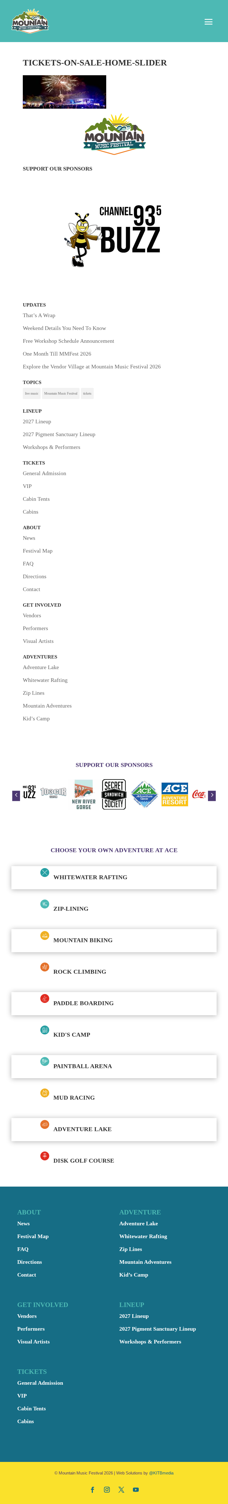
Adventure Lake (41, 667)
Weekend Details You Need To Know (64, 328)
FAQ (28, 563)
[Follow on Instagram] (107, 1489)
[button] (16, 796)
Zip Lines (33, 693)
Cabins (30, 512)
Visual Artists (38, 641)
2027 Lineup (37, 421)
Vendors (32, 615)
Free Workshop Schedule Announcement (68, 341)
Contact (31, 589)
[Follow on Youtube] (136, 1489)
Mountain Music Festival (60, 393)
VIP (27, 486)
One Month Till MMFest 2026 (57, 354)
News (29, 538)
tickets (87, 393)
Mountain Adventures (47, 706)
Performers (35, 628)
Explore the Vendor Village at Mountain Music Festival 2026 (92, 366)
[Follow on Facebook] (92, 1489)
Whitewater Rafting (45, 680)
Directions (34, 576)
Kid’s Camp (36, 718)
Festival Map (38, 551)
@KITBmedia (161, 1473)
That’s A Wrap (39, 315)
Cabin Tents (36, 499)
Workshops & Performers (51, 447)
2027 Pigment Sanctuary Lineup (59, 434)
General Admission (44, 473)
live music (31, 393)
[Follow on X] (121, 1489)
